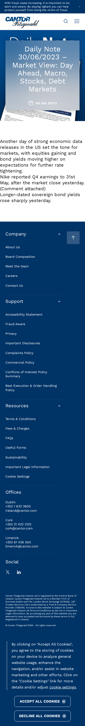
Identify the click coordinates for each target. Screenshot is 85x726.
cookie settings (62, 687)
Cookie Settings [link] (17, 476)
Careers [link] (11, 276)
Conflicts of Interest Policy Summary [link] (26, 374)
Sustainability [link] (16, 457)
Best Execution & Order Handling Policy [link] (31, 388)
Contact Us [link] (14, 285)
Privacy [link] (11, 333)
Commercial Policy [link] (19, 362)
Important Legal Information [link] (27, 467)
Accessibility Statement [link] (23, 314)
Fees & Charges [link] (17, 428)
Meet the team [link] (17, 266)
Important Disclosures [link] (22, 343)
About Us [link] (12, 247)
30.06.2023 (46, 103)
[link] (22, 23)
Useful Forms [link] (15, 447)
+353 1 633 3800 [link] (18, 506)
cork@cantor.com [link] (19, 528)
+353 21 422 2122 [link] (18, 524)
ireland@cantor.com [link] (21, 510)
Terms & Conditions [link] (20, 419)
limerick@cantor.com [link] (21, 546)
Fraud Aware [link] (15, 324)
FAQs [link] (9, 438)
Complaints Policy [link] (19, 353)
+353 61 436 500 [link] (18, 542)
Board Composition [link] (20, 256)
